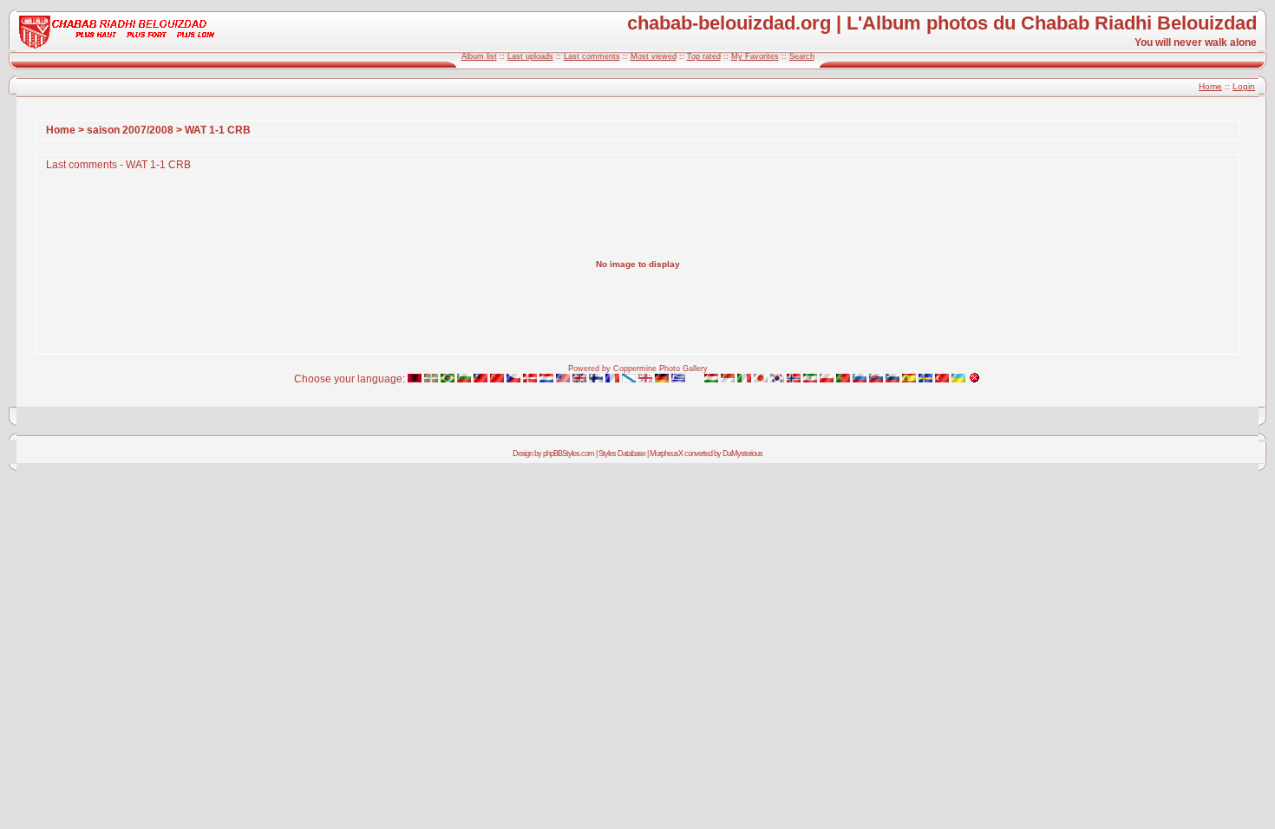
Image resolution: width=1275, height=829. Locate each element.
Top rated (704, 56)
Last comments (592, 56)
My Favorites (755, 56)
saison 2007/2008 (130, 130)
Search (801, 56)
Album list (479, 56)
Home (1210, 86)
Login (1243, 86)
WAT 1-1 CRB (218, 130)
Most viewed (654, 56)
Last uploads (530, 56)
